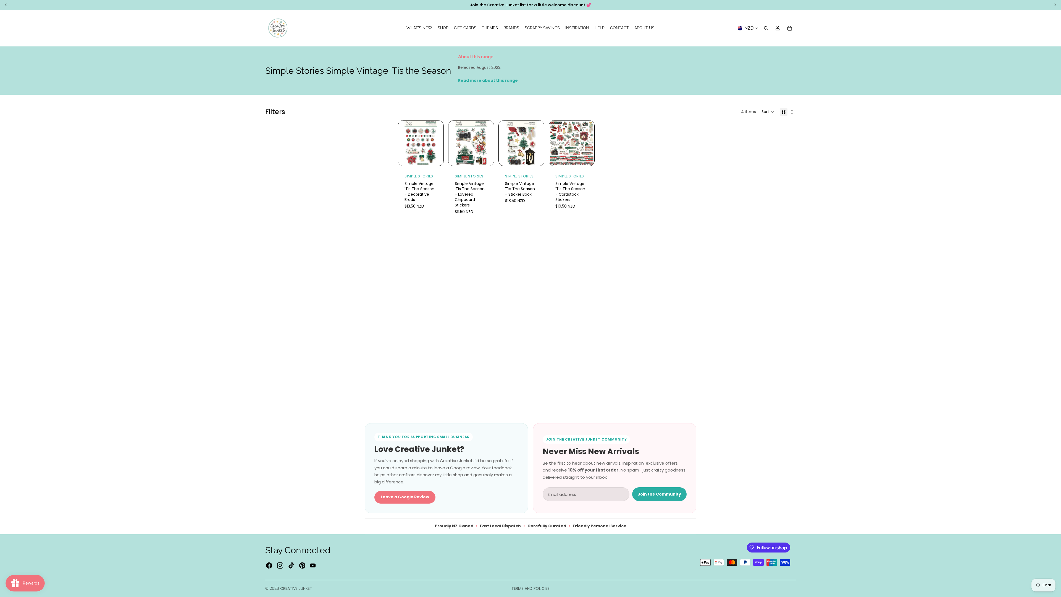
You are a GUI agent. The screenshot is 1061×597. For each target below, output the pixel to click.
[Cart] (790, 28)
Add (439, 157)
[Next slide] (538, 143)
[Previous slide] (505, 143)
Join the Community (659, 494)
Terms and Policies (530, 588)
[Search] (766, 28)
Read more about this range (488, 80)
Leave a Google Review (405, 497)
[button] (767, 112)
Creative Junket (296, 588)
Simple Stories (419, 176)
